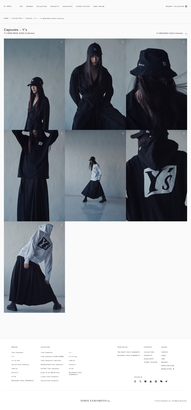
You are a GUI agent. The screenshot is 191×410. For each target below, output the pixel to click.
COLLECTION (42, 6)
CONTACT (164, 352)
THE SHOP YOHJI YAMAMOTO (128, 352)
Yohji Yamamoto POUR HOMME (52, 356)
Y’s (70, 352)
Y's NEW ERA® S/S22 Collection (169, 33)
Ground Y (15, 372)
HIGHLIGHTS (67, 6)
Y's (13, 356)
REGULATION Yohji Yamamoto (52, 364)
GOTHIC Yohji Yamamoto (50, 368)
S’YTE (14, 376)
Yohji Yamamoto (17, 352)
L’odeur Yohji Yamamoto (50, 376)
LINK (163, 359)
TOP (21, 6)
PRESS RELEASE (167, 365)
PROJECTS (54, 6)
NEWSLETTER (166, 369)
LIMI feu (15, 368)
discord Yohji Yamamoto (20, 364)
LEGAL (163, 355)
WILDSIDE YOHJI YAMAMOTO (23, 380)
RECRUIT (164, 362)
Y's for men (16, 360)
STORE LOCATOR (83, 6)
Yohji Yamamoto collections (51, 360)
